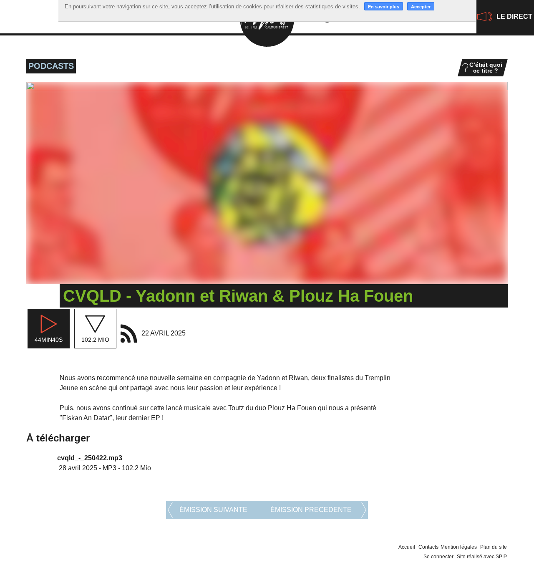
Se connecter (438, 557)
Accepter (421, 6)
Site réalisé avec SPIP (482, 557)
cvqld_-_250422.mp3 (89, 457)
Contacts (428, 547)
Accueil (406, 547)
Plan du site (493, 547)
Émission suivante (213, 509)
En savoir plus (383, 6)
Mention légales (459, 547)
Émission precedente (311, 509)
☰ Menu (21, 12)
